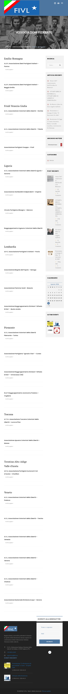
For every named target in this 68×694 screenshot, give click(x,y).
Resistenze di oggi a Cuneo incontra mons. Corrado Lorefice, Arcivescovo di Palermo (54, 123)
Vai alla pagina (9, 69)
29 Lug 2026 (57, 190)
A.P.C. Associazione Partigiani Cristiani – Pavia (22, 252)
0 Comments (58, 194)
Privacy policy (46, 691)
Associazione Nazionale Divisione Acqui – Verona (23, 600)
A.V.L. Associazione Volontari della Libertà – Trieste (23, 129)
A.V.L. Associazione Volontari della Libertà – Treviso (23, 518)
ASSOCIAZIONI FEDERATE (55, 3)
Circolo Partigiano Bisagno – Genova (18, 210)
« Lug (48, 305)
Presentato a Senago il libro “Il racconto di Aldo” (53, 113)
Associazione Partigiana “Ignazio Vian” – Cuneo (22, 354)
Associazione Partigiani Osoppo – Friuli (19, 147)
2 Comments (58, 267)
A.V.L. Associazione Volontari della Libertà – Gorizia (23, 111)
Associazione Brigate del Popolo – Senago (20, 270)
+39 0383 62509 (11, 652)
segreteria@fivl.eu (12, 655)
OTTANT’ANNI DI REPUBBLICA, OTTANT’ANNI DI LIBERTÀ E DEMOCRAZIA (54, 96)
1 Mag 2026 (58, 263)
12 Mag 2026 (57, 241)
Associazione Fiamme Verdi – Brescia (18, 288)
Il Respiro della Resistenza (19, 676)
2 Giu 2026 (57, 220)
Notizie (52, 160)
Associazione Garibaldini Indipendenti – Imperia (22, 192)
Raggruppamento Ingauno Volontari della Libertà (23, 228)
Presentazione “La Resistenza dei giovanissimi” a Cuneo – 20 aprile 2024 (21, 665)
